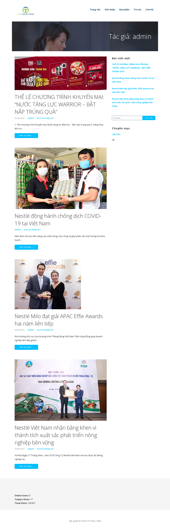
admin (31, 118)
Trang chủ (95, 9)
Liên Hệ (149, 9)
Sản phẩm (124, 9)
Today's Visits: (22, 499)
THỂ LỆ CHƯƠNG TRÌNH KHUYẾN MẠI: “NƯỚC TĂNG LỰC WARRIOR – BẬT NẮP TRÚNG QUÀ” (59, 104)
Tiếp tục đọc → (26, 136)
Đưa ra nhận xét (45, 118)
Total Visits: (21, 503)
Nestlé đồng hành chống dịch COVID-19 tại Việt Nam (133, 80)
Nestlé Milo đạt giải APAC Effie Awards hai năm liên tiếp (133, 90)
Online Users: (22, 495)
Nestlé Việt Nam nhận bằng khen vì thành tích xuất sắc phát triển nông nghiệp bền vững (56, 435)
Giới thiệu (110, 9)
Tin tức (137, 9)
